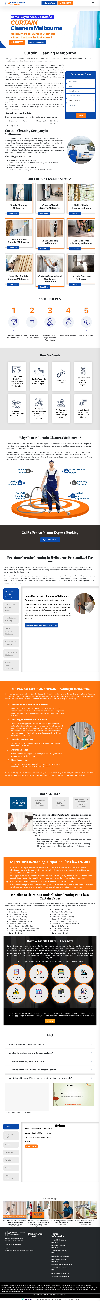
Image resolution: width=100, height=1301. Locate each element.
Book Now (50, 1021)
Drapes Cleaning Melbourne (60, 1256)
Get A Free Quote (49, 3)
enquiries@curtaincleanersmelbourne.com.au (19, 1250)
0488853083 (66, 3)
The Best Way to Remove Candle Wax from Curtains (62, 1221)
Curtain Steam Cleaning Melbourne (59, 1269)
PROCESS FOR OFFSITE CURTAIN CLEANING (18, 803)
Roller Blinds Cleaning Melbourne (58, 1247)
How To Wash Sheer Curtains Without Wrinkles (85, 1221)
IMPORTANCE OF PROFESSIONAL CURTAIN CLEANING (81, 803)
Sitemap (64, 1294)
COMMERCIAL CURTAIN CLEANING (39, 803)
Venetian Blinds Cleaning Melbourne (59, 1252)
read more (13, 213)
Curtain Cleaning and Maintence (61, 1264)
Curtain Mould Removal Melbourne (58, 1241)
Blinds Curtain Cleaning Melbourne (58, 1260)
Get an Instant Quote (37, 42)
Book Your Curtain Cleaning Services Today (41, 625)
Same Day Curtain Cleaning (60, 1273)
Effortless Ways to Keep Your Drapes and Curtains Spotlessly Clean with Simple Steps (38, 1222)
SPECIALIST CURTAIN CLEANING (60, 803)
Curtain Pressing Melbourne (60, 1276)
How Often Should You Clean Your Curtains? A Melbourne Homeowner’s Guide (14, 1222)
